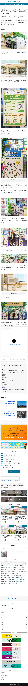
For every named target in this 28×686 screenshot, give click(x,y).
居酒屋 (13, 573)
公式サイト (5, 387)
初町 (11, 485)
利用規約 (2, 674)
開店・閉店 (2, 613)
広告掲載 (2, 679)
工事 (17, 573)
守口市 (7, 569)
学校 (3, 569)
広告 (1, 627)
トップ (2, 610)
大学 (15, 485)
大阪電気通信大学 (21, 485)
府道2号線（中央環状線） (6, 575)
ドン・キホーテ (5, 485)
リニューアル (10, 565)
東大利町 (9, 579)
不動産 (2, 629)
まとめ (2, 619)
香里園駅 (10, 583)
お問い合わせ (3, 680)
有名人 (23, 577)
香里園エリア (4, 583)
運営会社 (2, 677)
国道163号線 (4, 567)
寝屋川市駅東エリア (5, 487)
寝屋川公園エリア (14, 569)
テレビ (24, 563)
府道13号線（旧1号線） (18, 575)
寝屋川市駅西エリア (5, 573)
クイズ (2, 624)
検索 (25, 548)
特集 (1, 617)
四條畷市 (21, 565)
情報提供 (2, 612)
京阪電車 (16, 565)
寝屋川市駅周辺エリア (12, 571)
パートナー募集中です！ (5, 605)
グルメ (2, 615)
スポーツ (19, 563)
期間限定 (3, 579)
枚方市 (14, 579)
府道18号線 (4, 577)
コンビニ (8, 563)
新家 (9, 577)
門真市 (9, 581)
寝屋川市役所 (21, 569)
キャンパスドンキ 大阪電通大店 (16, 483)
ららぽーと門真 (5, 561)
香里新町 (16, 583)
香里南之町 (23, 581)
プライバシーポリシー (4, 675)
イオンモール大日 (22, 561)
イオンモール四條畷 (13, 561)
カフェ (3, 563)
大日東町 (22, 567)
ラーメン (3, 565)
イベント (2, 622)
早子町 (18, 577)
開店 (12, 487)
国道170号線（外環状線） (13, 567)
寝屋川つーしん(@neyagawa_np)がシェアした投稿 (14, 359)
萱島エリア (4, 581)
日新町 (13, 577)
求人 (1, 626)
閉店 (14, 581)
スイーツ (13, 563)
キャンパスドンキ (5, 483)
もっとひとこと (14, 471)
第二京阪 (22, 579)
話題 (1, 620)
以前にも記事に (23, 52)
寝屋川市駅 (4, 571)
